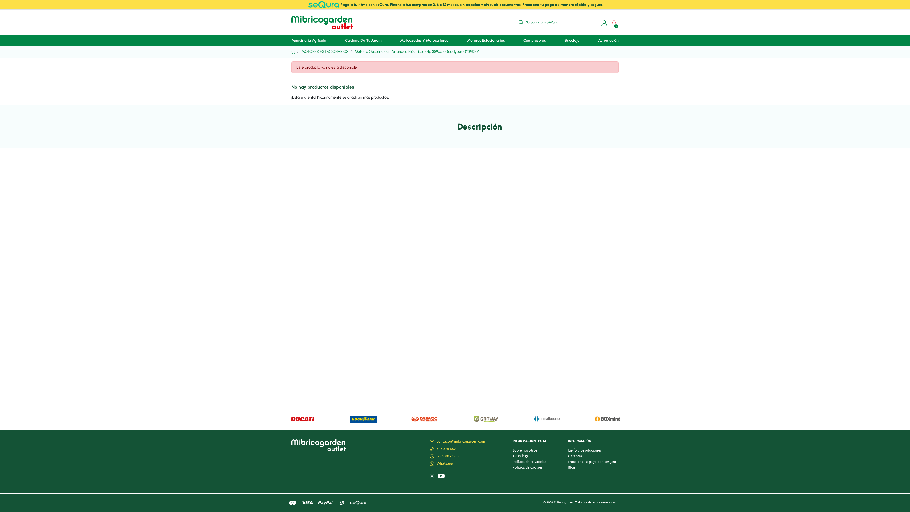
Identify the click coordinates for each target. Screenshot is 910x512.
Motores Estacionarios (325, 51)
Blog (571, 468)
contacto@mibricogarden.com (461, 441)
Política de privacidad (529, 462)
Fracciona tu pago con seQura (592, 462)
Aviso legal (521, 456)
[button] (615, 22)
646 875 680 (446, 449)
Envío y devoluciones (585, 451)
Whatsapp (445, 464)
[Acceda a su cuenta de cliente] (603, 22)
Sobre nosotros (525, 451)
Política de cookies (528, 468)
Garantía (575, 456)
